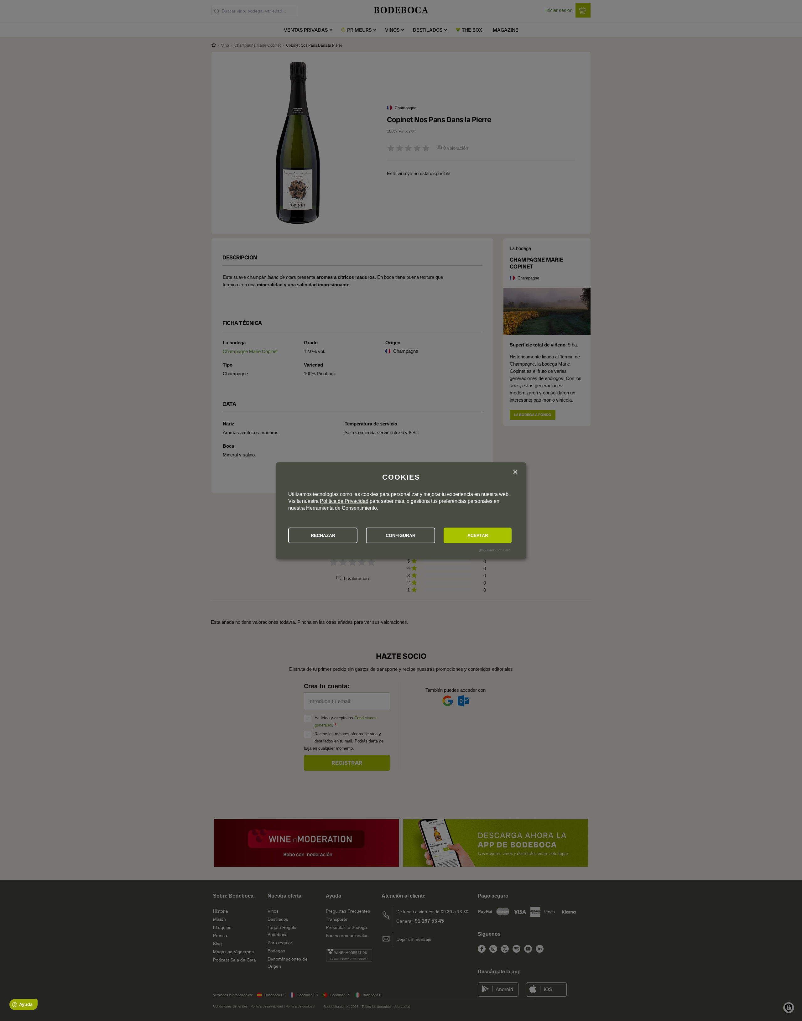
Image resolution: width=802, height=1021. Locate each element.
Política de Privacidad (344, 501)
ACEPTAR (477, 535)
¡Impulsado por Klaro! (495, 550)
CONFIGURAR (400, 535)
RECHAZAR (323, 535)
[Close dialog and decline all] (515, 472)
